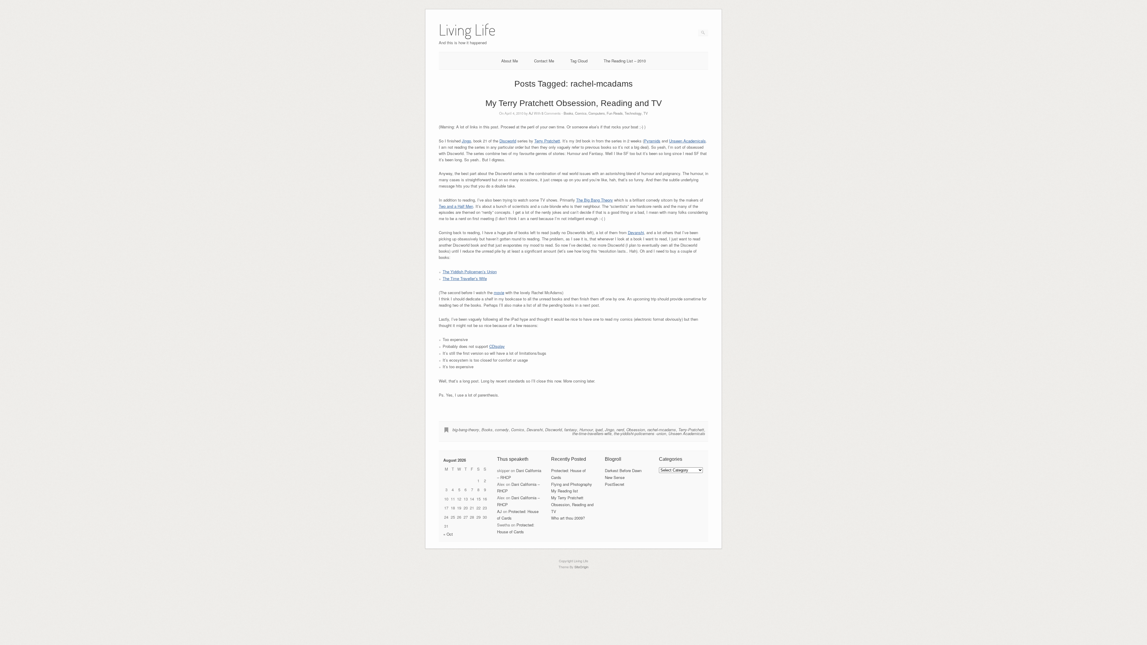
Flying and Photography (571, 484)
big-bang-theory (466, 429)
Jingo (466, 141)
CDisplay (497, 346)
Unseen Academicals (687, 141)
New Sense (615, 477)
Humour (586, 429)
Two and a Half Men (456, 206)
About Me (509, 61)
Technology (633, 113)
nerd (620, 429)
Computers (596, 113)
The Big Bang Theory (594, 200)
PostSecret (614, 484)
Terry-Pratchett (691, 429)
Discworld (507, 141)
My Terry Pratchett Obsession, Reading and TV (573, 103)
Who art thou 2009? (568, 518)
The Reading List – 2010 (625, 61)
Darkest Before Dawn (623, 470)
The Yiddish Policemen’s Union (470, 271)
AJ (531, 113)
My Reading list (564, 491)
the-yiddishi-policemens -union (640, 433)
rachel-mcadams (661, 429)
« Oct (448, 534)
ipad (598, 429)
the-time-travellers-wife (591, 433)
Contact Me (544, 61)
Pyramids (652, 141)
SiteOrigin (581, 566)
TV (645, 113)
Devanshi (636, 232)
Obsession (635, 429)
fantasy (570, 429)
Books (568, 113)
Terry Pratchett (547, 141)
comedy (502, 429)
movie (499, 292)
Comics (581, 113)
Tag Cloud (579, 61)
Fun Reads (615, 113)
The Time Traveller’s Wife (465, 278)
